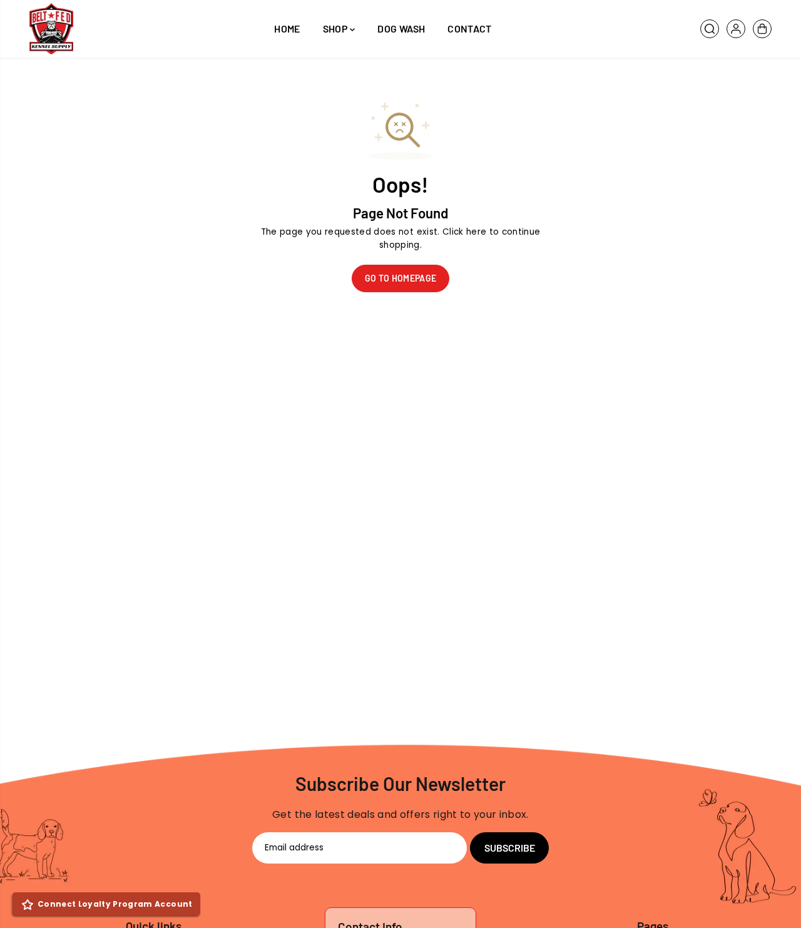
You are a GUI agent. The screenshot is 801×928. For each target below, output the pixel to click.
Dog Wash (401, 28)
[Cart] (762, 28)
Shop (336, 28)
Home (287, 28)
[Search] (709, 28)
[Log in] (736, 28)
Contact (469, 28)
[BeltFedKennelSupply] (51, 29)
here (476, 232)
